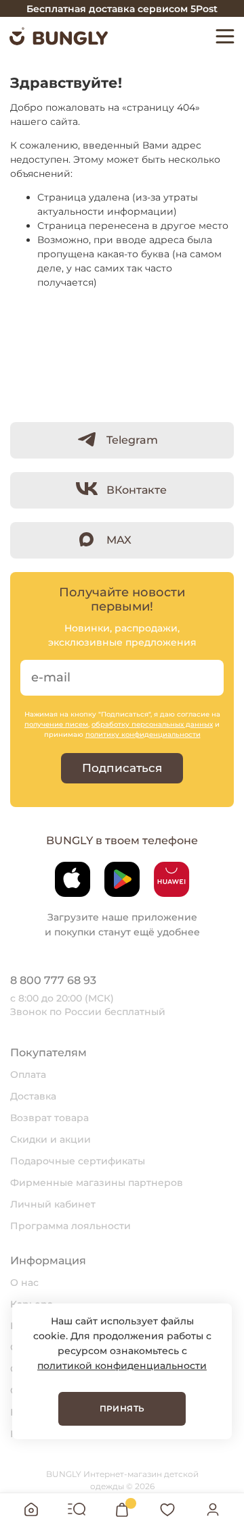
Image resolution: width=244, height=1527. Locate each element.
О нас (24, 1282)
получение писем (56, 724)
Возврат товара (49, 1118)
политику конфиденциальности (143, 734)
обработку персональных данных (152, 724)
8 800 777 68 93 (53, 980)
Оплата (28, 1074)
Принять (122, 1408)
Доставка (33, 1096)
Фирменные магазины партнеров (96, 1182)
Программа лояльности (70, 1226)
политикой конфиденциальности (122, 1366)
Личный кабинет (53, 1204)
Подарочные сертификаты (77, 1161)
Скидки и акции (50, 1139)
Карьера (31, 1304)
